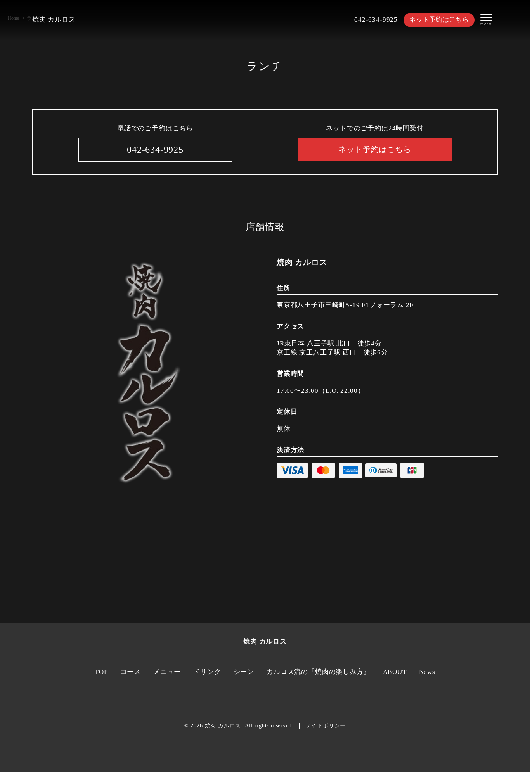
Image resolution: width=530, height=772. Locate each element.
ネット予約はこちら (439, 19)
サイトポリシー (325, 726)
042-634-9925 (376, 19)
